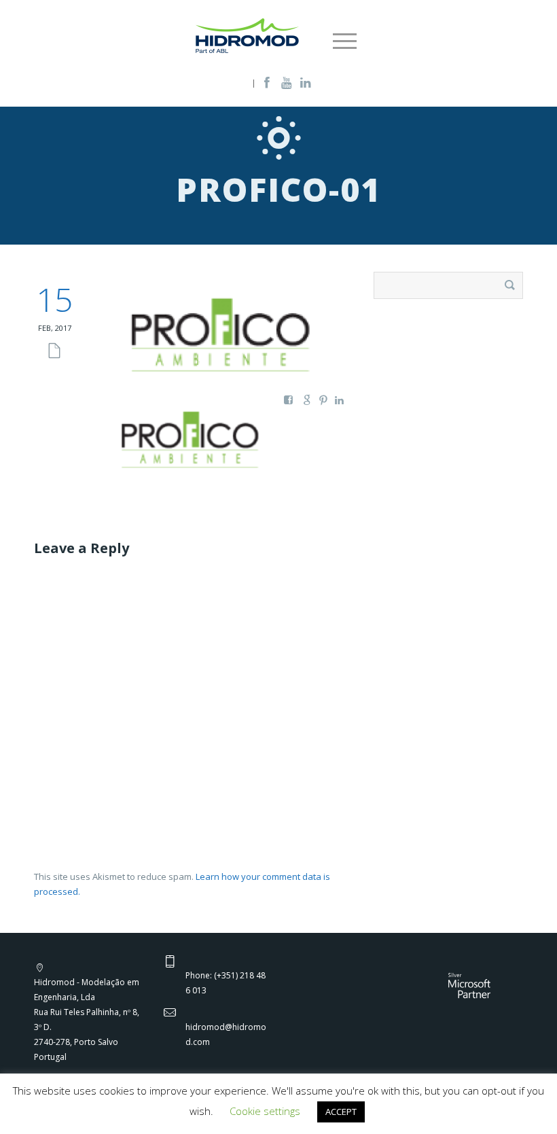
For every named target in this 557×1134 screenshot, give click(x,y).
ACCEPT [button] (341, 1111)
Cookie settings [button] (265, 1111)
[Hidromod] (247, 35)
